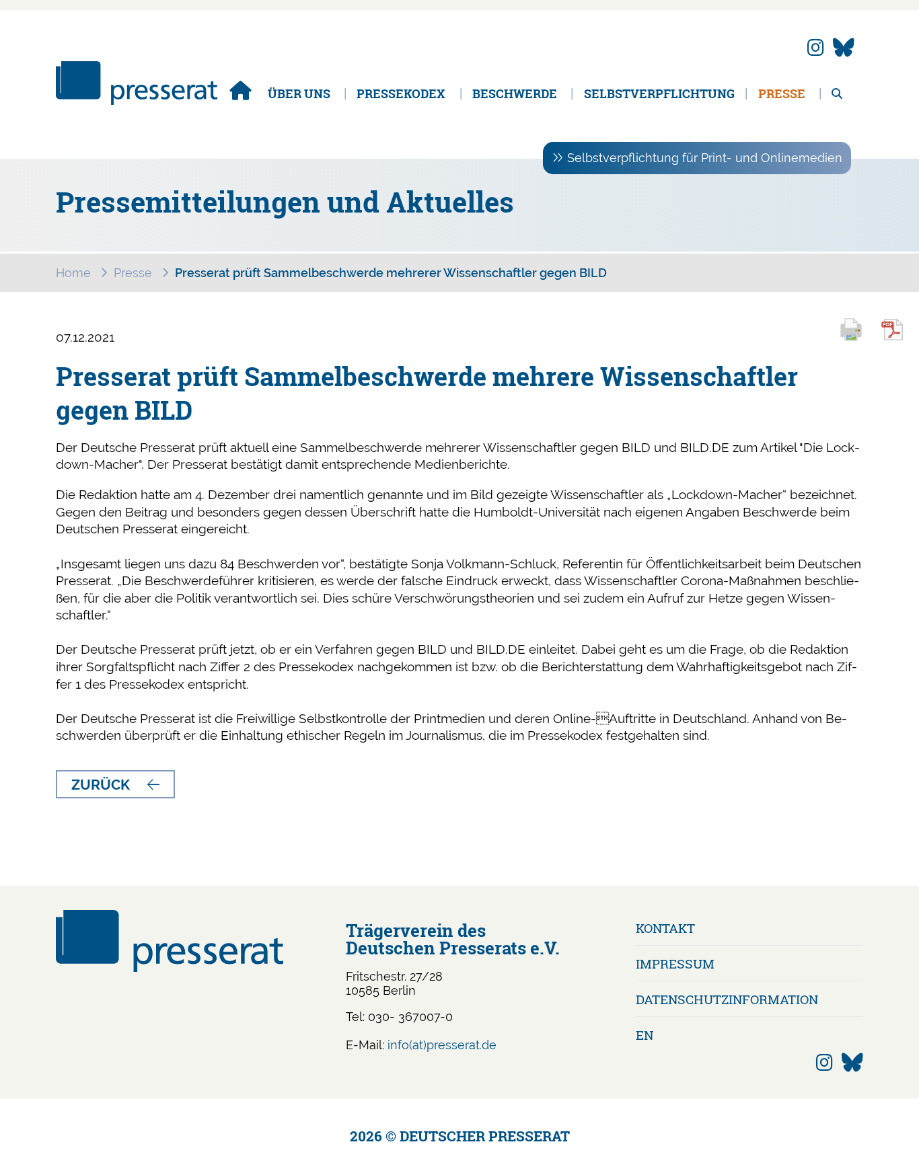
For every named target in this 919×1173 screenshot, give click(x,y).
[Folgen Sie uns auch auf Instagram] (815, 48)
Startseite (240, 90)
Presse (781, 93)
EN (644, 1034)
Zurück (100, 784)
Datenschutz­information (727, 999)
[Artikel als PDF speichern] (899, 339)
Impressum (675, 963)
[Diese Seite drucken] (857, 339)
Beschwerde (514, 93)
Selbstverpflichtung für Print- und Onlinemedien (704, 158)
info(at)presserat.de (442, 1045)
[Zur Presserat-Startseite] (136, 100)
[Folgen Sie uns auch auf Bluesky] (843, 48)
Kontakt (665, 927)
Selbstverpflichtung (659, 93)
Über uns (299, 93)
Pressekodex (401, 93)
